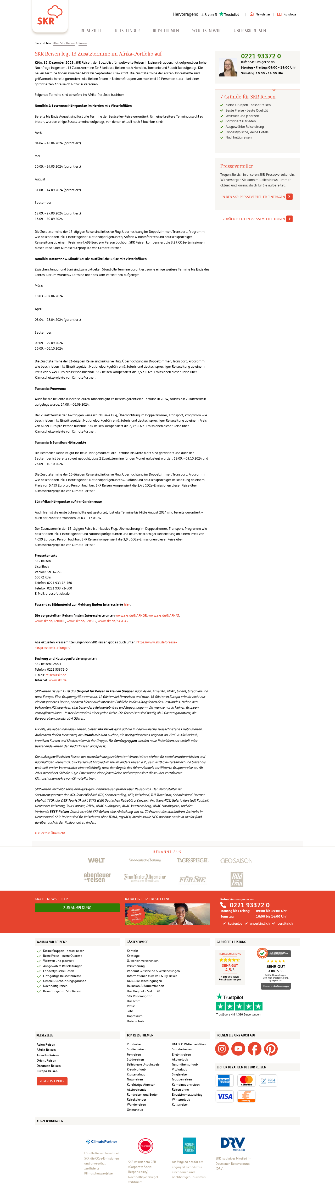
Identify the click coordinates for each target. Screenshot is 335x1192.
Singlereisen (180, 1074)
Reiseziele (91, 31)
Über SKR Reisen (250, 31)
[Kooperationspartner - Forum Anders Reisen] (189, 1146)
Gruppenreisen (182, 1079)
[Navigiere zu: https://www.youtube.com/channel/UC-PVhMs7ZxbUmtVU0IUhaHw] (238, 1048)
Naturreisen (135, 1079)
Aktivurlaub (180, 1059)
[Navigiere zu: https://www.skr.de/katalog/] (167, 914)
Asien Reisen (46, 1044)
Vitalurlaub (179, 1069)
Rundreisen (134, 1044)
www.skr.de (57, 680)
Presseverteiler (236, 166)
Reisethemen (166, 31)
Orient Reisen (46, 1060)
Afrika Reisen (46, 1049)
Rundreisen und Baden (143, 1094)
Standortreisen (182, 1049)
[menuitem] (91, 31)
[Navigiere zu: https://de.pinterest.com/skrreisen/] (271, 1048)
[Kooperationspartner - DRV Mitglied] (233, 1144)
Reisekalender (136, 1099)
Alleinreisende (136, 1090)
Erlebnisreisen (181, 1054)
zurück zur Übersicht (50, 833)
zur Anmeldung (77, 907)
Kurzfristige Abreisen (141, 1085)
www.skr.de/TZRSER (81, 621)
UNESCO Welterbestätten (189, 1044)
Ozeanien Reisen (49, 1065)
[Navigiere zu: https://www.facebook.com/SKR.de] (254, 1048)
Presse (83, 43)
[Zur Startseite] (50, 13)
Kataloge (290, 14)
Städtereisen (135, 1059)
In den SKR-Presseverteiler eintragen (253, 197)
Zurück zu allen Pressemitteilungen (254, 219)
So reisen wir (206, 31)
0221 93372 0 (261, 56)
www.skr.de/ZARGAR (113, 621)
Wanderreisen (136, 1104)
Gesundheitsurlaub (185, 1064)
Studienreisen (136, 1049)
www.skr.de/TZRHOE (50, 621)
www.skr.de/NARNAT (163, 615)
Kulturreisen (180, 1104)
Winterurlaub (181, 1099)
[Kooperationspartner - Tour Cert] (145, 1146)
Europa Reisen (47, 1071)
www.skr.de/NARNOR (131, 615)
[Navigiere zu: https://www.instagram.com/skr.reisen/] (222, 1048)
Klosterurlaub (136, 1074)
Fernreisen (134, 1054)
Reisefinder (127, 31)
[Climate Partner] (101, 1141)
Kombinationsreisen (186, 1085)
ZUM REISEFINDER (52, 1081)
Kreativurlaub (136, 1069)
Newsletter (263, 14)
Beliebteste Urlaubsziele (143, 1064)
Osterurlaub (135, 1110)
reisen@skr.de (56, 675)
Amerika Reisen (48, 1055)
